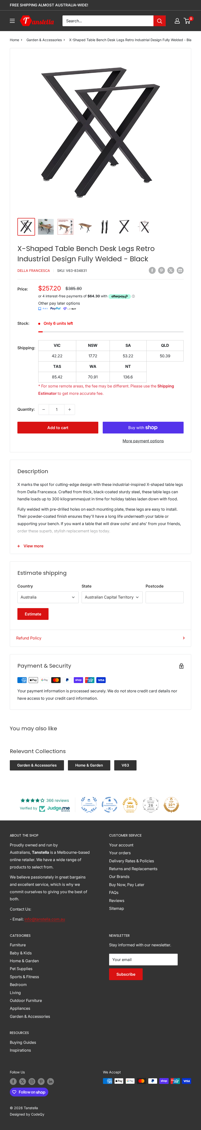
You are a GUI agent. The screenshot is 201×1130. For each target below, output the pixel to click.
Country (25, 586)
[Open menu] (12, 21)
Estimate (33, 614)
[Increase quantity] (69, 409)
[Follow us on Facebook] (13, 1081)
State (86, 586)
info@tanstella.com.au (45, 919)
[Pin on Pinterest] (161, 270)
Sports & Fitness (24, 976)
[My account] (177, 21)
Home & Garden (89, 765)
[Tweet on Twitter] (170, 270)
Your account (121, 844)
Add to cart (57, 427)
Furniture (18, 944)
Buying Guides (23, 1042)
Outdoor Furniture (26, 1000)
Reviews (116, 900)
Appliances (20, 1008)
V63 (125, 765)
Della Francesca (33, 270)
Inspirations (20, 1050)
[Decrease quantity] (43, 409)
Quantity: (26, 409)
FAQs (113, 892)
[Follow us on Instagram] (31, 1081)
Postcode (154, 586)
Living (15, 992)
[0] (187, 21)
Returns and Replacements (133, 868)
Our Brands (119, 876)
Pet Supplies (21, 968)
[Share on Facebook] (152, 270)
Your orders (120, 852)
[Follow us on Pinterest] (41, 1081)
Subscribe (125, 974)
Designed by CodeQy (27, 1114)
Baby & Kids (21, 952)
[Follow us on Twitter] (22, 1081)
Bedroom (18, 984)
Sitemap (116, 908)
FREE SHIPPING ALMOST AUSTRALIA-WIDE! (49, 5)
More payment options (143, 440)
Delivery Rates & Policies (131, 860)
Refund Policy (28, 638)
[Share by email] (180, 270)
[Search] (159, 20)
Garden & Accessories (44, 40)
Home (14, 40)
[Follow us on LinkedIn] (50, 1081)
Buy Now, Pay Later (126, 884)
